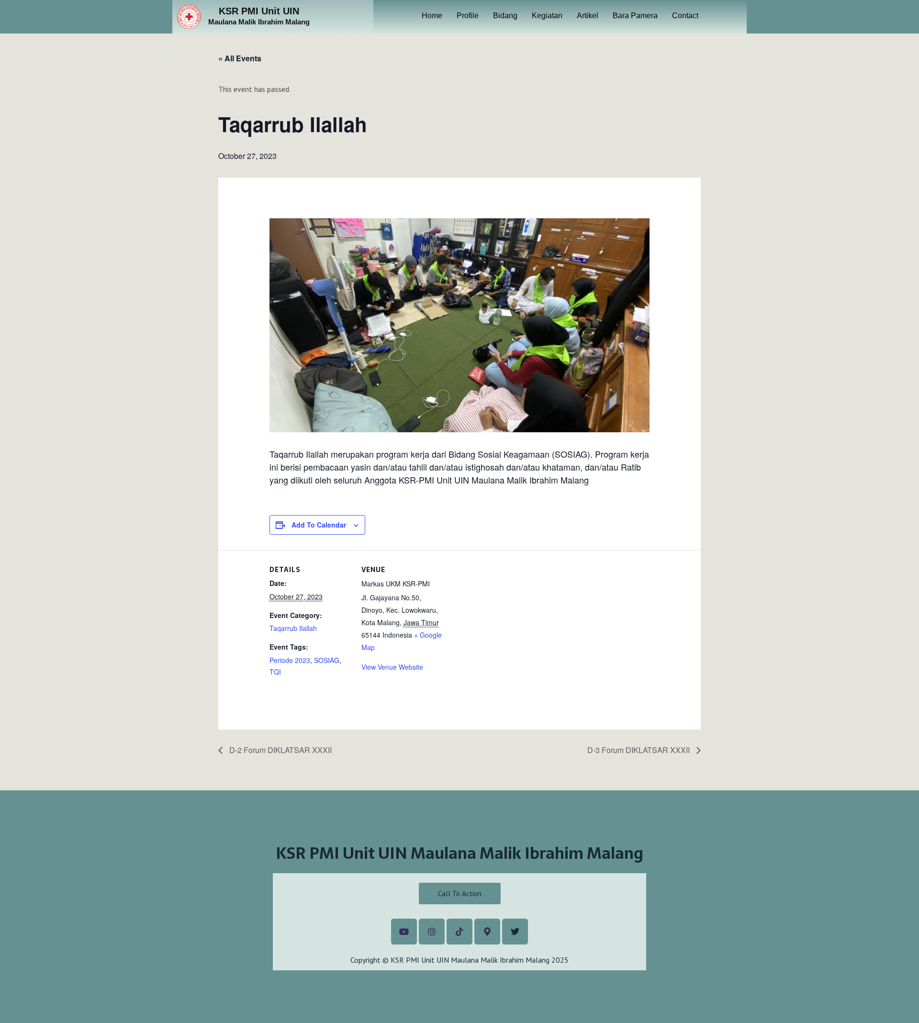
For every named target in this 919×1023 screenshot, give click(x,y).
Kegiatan (547, 15)
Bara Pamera (635, 15)
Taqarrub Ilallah (293, 628)
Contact (685, 15)
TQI (275, 671)
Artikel (587, 15)
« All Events (239, 58)
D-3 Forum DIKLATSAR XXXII (639, 749)
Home (432, 15)
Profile (468, 15)
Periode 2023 (289, 660)
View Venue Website (392, 667)
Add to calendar (318, 524)
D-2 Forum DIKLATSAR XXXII (279, 749)
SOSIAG (326, 660)
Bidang (505, 15)
